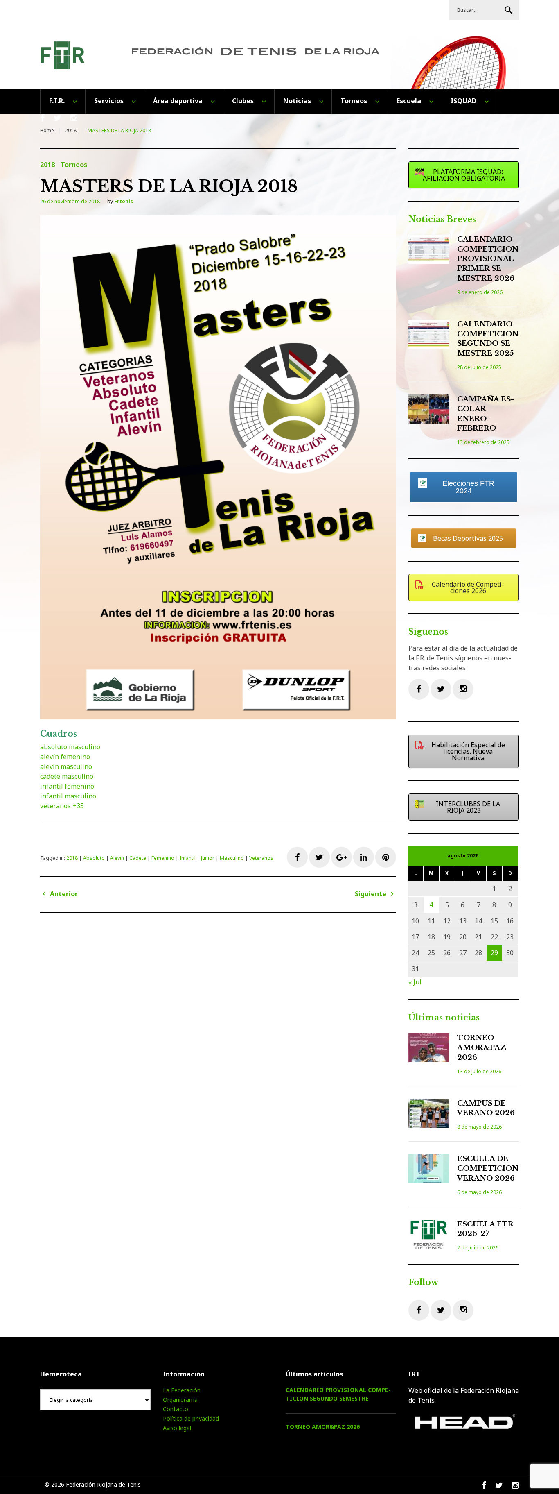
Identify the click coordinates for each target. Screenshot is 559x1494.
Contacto (175, 1409)
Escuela (409, 100)
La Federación (182, 1390)
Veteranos (261, 858)
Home (47, 130)
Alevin (117, 858)
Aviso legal (177, 1428)
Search (508, 10)
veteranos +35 (62, 805)
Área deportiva (178, 100)
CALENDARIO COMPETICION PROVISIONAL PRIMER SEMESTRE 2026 (487, 259)
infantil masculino (68, 795)
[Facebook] (418, 689)
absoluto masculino (70, 746)
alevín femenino (65, 756)
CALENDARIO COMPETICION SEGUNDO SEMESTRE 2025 (487, 339)
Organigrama (180, 1399)
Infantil (188, 858)
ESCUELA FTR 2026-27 (485, 1229)
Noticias (297, 100)
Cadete (137, 858)
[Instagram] (463, 689)
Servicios (109, 100)
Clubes (243, 100)
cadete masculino (66, 776)
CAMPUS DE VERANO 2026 (486, 1108)
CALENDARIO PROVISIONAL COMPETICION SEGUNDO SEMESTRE (338, 1394)
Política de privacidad (191, 1418)
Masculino (232, 858)
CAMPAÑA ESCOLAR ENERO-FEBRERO (485, 414)
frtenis (123, 201)
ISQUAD (463, 100)
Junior (207, 858)
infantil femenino (67, 786)
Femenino (162, 858)
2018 (71, 130)
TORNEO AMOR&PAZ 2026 (481, 1048)
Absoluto (94, 858)
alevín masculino (66, 766)
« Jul (415, 981)
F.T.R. (57, 100)
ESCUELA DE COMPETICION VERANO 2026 (487, 1168)
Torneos (353, 100)
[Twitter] (441, 689)
